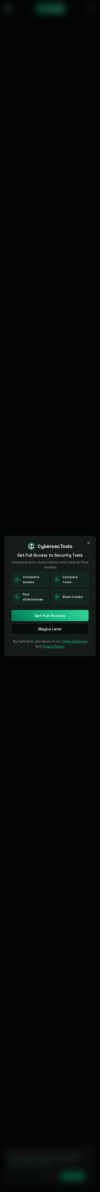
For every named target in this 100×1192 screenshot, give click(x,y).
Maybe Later (50, 628)
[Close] (88, 542)
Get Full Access (50, 615)
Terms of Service (75, 641)
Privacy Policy (53, 646)
